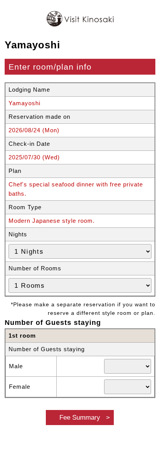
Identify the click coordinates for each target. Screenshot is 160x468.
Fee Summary (79, 417)
